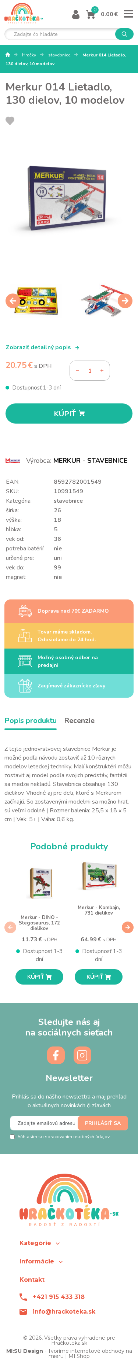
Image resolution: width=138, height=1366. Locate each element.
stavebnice (59, 55)
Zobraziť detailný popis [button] (39, 347)
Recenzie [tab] (79, 721)
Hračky (29, 55)
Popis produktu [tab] (30, 721)
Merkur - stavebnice (90, 460)
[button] (69, 1243)
